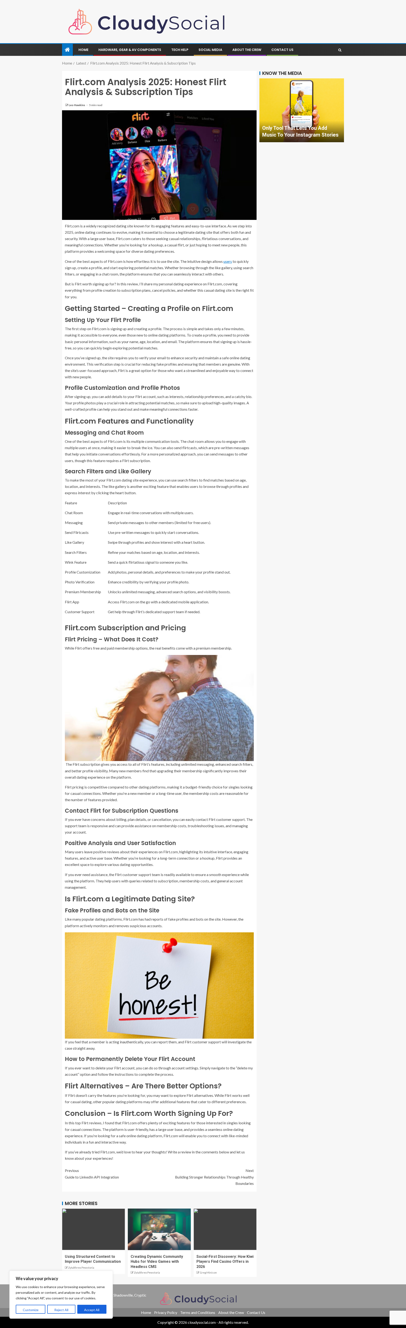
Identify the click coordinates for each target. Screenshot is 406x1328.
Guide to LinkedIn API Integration (92, 1173)
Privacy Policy (165, 1312)
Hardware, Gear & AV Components (129, 49)
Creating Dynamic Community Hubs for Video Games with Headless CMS (157, 1261)
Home (83, 49)
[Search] (340, 50)
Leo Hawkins (77, 105)
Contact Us (282, 49)
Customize (31, 1310)
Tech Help (179, 49)
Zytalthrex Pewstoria (81, 1267)
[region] (61, 1295)
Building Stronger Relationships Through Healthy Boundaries (214, 1176)
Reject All (61, 1310)
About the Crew (246, 49)
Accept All (91, 1310)
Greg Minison (208, 1272)
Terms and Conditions (197, 1312)
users (227, 261)
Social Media (210, 49)
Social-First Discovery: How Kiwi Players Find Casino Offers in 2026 (225, 1261)
